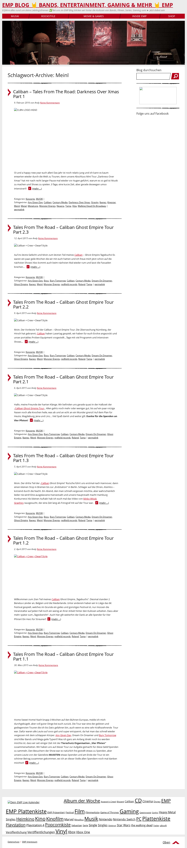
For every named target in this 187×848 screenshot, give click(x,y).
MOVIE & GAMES (94, 16)
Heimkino (25, 819)
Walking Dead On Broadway (92, 206)
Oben (166, 842)
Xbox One (83, 832)
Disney (157, 801)
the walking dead (141, 825)
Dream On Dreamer (102, 280)
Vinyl (61, 831)
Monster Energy (47, 206)
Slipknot (112, 825)
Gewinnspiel (145, 812)
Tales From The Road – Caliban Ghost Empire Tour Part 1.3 (63, 458)
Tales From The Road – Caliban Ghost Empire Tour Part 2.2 (63, 304)
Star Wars (123, 825)
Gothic (155, 812)
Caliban (47, 202)
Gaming (129, 811)
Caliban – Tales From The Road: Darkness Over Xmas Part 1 (66, 94)
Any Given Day (35, 202)
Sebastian (76, 825)
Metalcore (33, 206)
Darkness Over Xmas (79, 202)
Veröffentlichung (16, 832)
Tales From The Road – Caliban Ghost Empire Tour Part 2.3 (63, 229)
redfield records (69, 284)
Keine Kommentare (50, 102)
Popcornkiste (58, 825)
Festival (70, 812)
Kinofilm (55, 819)
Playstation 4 (35, 825)
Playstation (16, 824)
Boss (46, 280)
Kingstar (111, 202)
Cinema (147, 801)
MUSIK (15, 16)
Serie (85, 825)
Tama (68, 206)
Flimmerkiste (92, 812)
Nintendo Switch (124, 819)
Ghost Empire (21, 284)
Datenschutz (13, 841)
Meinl (17, 206)
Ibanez (103, 202)
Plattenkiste (156, 818)
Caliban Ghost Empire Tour (29, 408)
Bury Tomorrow (58, 280)
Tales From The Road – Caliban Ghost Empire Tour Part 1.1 (63, 656)
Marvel (69, 819)
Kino (40, 818)
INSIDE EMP (139, 16)
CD (138, 800)
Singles (103, 825)
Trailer (156, 825)
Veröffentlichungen (41, 832)
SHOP (171, 16)
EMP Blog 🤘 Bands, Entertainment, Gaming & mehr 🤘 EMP (87, 5)
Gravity (94, 202)
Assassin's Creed (108, 801)
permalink (19, 209)
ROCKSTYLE (48, 16)
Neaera (60, 206)
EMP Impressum (29, 841)
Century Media (60, 202)
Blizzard (120, 801)
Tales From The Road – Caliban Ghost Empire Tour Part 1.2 (63, 540)
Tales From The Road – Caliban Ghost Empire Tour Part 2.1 (63, 379)
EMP (166, 800)
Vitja (74, 206)
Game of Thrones (109, 812)
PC (139, 819)
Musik (91, 818)
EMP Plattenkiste (26, 811)
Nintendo (105, 819)
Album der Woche (82, 801)
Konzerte (30, 198)
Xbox (71, 832)
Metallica (79, 819)
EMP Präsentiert (56, 812)
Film (80, 811)
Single (93, 825)
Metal (24, 206)
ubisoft (163, 825)
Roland (81, 284)
